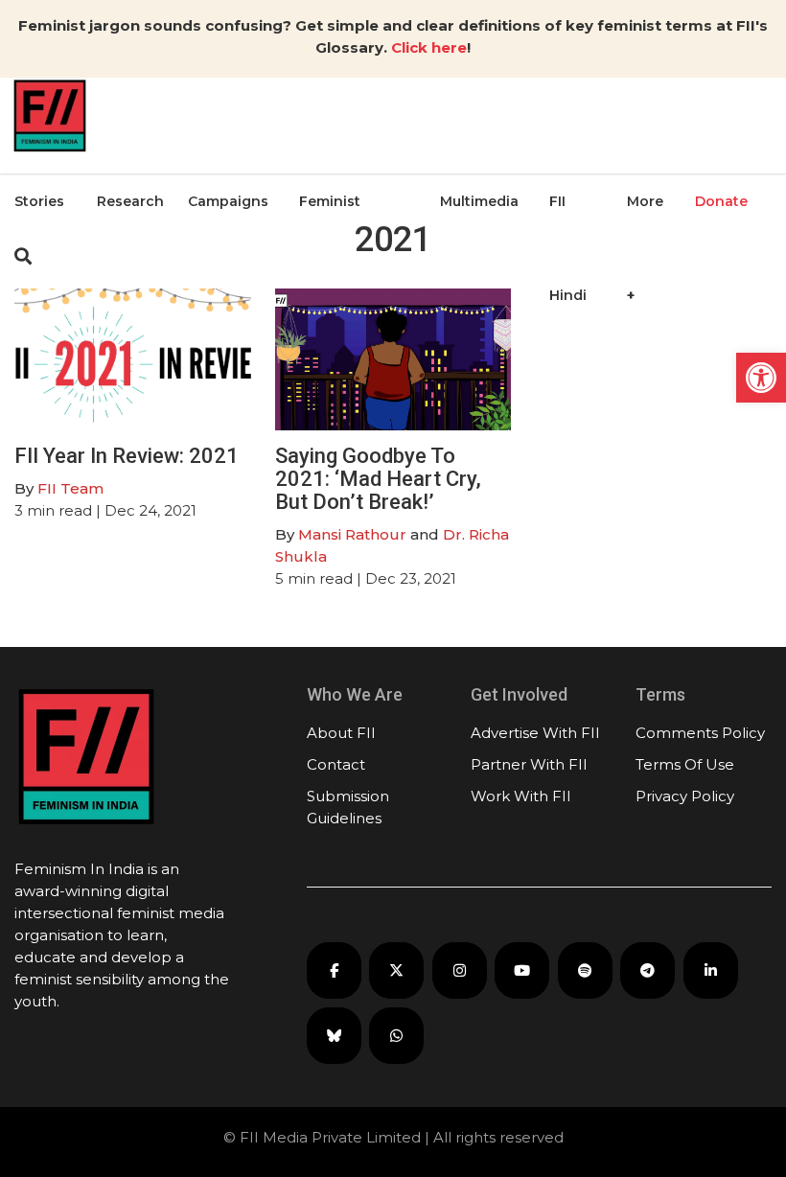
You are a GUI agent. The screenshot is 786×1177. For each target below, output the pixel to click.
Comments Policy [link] (700, 733)
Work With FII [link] (521, 796)
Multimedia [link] (479, 201)
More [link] (645, 201)
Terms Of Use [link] (685, 764)
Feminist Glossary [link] (329, 248)
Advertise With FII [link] (535, 733)
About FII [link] (341, 733)
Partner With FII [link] (529, 764)
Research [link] (130, 201)
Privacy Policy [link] (685, 796)
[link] (761, 378)
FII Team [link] (70, 488)
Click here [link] (429, 47)
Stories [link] (39, 201)
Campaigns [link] (228, 201)
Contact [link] (336, 764)
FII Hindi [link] (568, 248)
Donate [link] (721, 201)
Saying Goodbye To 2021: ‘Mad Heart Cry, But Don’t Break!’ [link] (378, 479)
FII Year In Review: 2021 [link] (126, 456)
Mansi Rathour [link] (352, 534)
